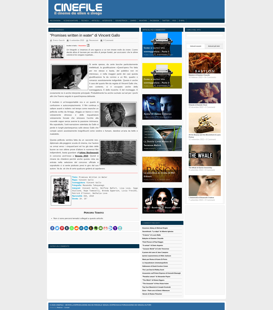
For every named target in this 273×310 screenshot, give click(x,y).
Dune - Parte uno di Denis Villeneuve (156, 290)
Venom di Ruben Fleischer (152, 294)
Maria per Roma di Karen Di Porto (154, 259)
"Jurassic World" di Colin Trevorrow (155, 249)
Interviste (107, 21)
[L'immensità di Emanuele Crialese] (205, 195)
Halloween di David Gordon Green (155, 266)
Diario (133, 21)
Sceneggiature (70, 21)
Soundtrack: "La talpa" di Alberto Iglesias (157, 231)
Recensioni (55, 21)
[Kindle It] (91, 228)
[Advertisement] (94, 238)
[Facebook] (52, 228)
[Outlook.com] (110, 228)
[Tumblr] (67, 228)
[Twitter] (57, 228)
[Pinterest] (62, 228)
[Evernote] (96, 228)
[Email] (101, 228)
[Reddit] (76, 228)
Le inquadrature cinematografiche (155, 263)
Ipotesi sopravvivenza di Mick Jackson (156, 256)
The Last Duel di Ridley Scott (153, 270)
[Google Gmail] (105, 228)
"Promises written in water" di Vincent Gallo (85, 35)
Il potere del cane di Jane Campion (155, 252)
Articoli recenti (195, 46)
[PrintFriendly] (120, 228)
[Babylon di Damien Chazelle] (205, 73)
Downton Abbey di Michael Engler (155, 228)
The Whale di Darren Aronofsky (200, 168)
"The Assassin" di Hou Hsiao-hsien (155, 283)
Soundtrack (121, 21)
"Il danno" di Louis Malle (151, 235)
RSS (174, 21)
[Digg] (81, 228)
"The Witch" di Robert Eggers (153, 280)
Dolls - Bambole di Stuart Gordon (162, 207)
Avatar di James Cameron (158, 114)
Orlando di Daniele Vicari (198, 105)
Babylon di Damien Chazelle (199, 75)
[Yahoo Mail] (115, 228)
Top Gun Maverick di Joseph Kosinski (156, 287)
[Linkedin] (86, 228)
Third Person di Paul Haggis (152, 242)
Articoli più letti (214, 46)
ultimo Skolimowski (89, 152)
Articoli (95, 21)
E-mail (182, 21)
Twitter (165, 21)
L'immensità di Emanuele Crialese (201, 197)
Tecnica (85, 21)
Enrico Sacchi (59, 40)
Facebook (154, 21)
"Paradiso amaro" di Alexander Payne (156, 276)
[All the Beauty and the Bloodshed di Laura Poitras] (205, 133)
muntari (143, 21)
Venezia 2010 (81, 156)
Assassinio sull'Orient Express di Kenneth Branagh (161, 273)
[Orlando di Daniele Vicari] (205, 103)
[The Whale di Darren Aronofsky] (205, 165)
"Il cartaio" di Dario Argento (152, 245)
